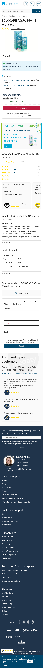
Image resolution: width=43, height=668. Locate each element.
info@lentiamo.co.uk (23, 469)
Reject (6, 665)
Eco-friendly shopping (9, 558)
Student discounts (8, 547)
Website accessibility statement (13, 498)
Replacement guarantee (10, 521)
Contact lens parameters (10, 574)
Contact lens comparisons (11, 581)
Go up (28, 648)
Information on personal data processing (16, 502)
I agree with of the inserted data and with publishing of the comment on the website (21, 341)
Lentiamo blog (7, 604)
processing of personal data (23, 441)
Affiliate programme (9, 555)
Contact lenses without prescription (14, 570)
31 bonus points (27, 66)
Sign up (21, 447)
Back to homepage (18, 648)
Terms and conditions (9, 495)
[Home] (2, 16)
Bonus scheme (7, 540)
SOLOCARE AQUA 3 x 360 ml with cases (17, 85)
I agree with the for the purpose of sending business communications (20, 443)
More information (18, 661)
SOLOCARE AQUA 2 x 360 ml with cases (17, 80)
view (8, 146)
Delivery (4, 484)
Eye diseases (6, 577)
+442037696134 (22, 466)
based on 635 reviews (18, 29)
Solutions (12, 16)
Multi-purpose (22, 16)
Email (6, 332)
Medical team (6, 600)
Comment (7, 309)
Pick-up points (7, 487)
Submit (21, 346)
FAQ (3, 514)
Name (6, 324)
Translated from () (13, 195)
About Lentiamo (7, 593)
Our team (5, 596)
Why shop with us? (8, 607)
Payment (5, 491)
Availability (14, 98)
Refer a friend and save (10, 551)
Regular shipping (8, 537)
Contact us (5, 611)
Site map (5, 614)
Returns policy (7, 517)
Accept (30, 662)
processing (18, 340)
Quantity (6, 98)
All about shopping (8, 480)
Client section (6, 525)
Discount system (7, 544)
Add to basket (21, 108)
